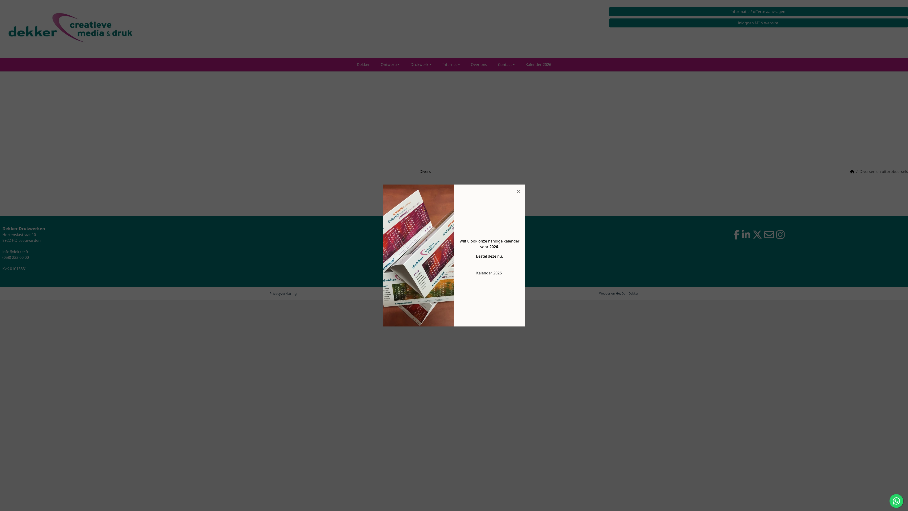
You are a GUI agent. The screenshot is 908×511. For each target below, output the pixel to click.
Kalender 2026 (489, 273)
